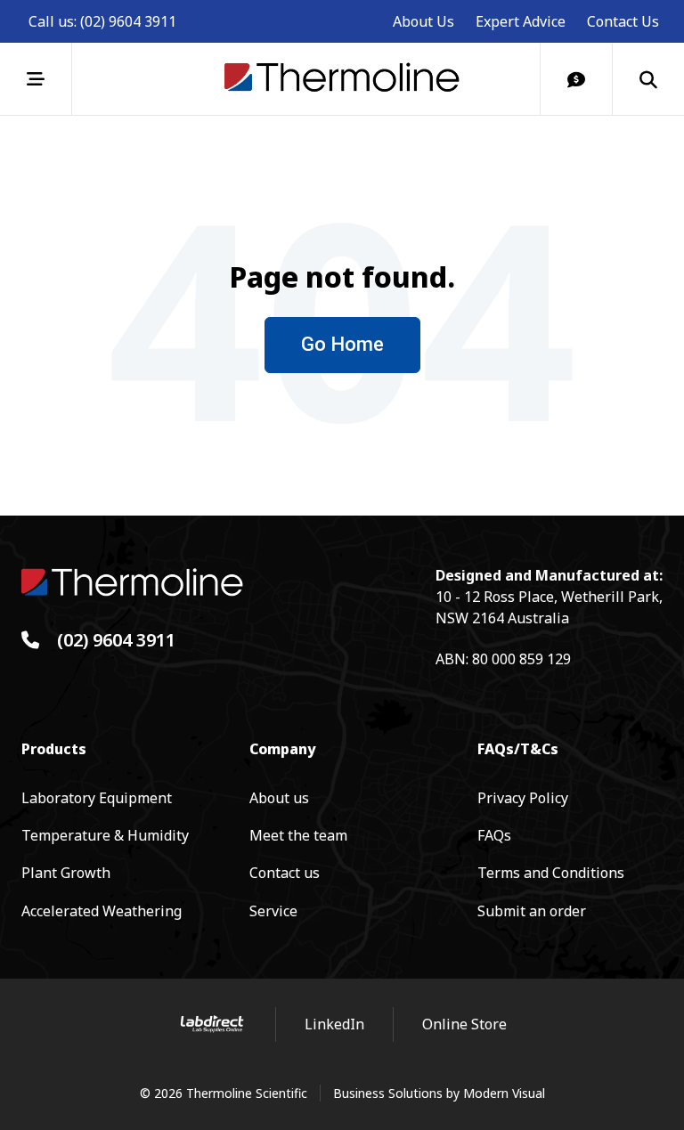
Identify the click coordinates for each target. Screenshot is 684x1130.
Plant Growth (65, 872)
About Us (423, 21)
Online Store (464, 1024)
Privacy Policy (522, 798)
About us (279, 798)
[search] (648, 79)
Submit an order (531, 911)
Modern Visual (504, 1093)
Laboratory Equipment (96, 798)
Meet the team (298, 835)
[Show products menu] (36, 79)
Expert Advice (521, 21)
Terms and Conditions (550, 872)
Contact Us (623, 21)
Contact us (284, 872)
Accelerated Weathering (101, 911)
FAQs (494, 835)
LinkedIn (334, 1024)
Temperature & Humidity (105, 835)
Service (273, 911)
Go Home (342, 344)
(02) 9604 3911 (128, 21)
